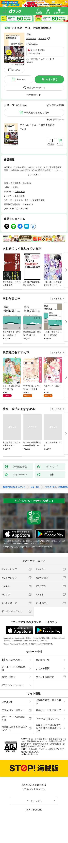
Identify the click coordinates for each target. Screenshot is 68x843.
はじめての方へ (14, 660)
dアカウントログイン (13, 685)
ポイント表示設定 (45, 676)
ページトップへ (34, 801)
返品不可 (29, 62)
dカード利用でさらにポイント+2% (39, 59)
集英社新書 (20, 196)
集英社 (16, 187)
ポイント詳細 (34, 53)
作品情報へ (32, 95)
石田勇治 (42, 38)
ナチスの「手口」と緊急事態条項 (37, 124)
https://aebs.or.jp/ (30, 754)
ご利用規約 (7, 701)
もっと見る (57, 298)
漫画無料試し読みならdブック (14, 487)
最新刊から (59, 119)
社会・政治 (20, 191)
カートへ (21, 79)
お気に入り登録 (57, 105)
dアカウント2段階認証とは (13, 718)
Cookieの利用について (47, 718)
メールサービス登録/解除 (13, 668)
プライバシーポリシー (13, 710)
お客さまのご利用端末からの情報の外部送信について (48, 728)
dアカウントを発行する (34, 784)
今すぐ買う (52, 79)
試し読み (16, 70)
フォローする (48, 38)
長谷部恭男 (31, 38)
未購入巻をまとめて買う (36, 112)
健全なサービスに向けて (48, 710)
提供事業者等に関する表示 (48, 702)
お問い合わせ (9, 676)
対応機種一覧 (43, 660)
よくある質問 (43, 668)
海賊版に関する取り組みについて (14, 728)
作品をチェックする (36, 87)
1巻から (49, 119)
